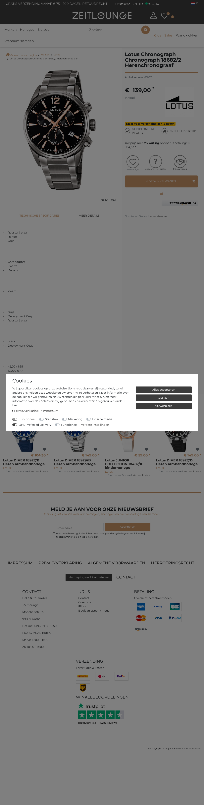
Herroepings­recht (172, 563)
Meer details (89, 215)
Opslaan (163, 397)
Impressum (20, 563)
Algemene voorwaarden (116, 563)
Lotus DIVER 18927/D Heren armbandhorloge (177, 462)
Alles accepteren (163, 389)
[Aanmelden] (153, 15)
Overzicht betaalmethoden (153, 598)
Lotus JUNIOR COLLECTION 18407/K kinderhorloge (123, 463)
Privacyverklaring (60, 563)
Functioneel (27, 419)
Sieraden (45, 30)
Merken (10, 30)
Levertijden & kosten (90, 668)
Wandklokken (187, 35)
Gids (157, 35)
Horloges (27, 30)
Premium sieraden (19, 41)
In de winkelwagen (160, 181)
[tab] (39, 214)
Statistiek (51, 419)
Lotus (57, 54)
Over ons (84, 602)
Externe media (102, 419)
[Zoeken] (145, 30)
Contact (125, 577)
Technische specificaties (40, 215)
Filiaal (82, 606)
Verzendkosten (158, 216)
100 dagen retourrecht (84, 4)
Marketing (75, 419)
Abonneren (127, 526)
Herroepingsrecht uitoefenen (89, 577)
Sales (168, 35)
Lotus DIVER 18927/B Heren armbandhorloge (24, 462)
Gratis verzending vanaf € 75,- (33, 4)
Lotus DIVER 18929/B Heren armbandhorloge (75, 462)
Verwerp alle (163, 406)
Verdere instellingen (95, 425)
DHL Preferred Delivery (35, 425)
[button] (180, 204)
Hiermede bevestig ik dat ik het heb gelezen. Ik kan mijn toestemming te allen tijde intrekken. (101, 535)
